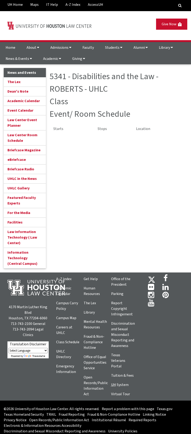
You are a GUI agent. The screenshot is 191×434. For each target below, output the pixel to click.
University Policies (122, 431)
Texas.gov (164, 408)
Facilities (15, 222)
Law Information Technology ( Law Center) (22, 237)
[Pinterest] (165, 296)
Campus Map (66, 318)
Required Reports (142, 420)
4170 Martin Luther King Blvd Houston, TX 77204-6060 (28, 312)
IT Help (52, 4)
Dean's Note (17, 91)
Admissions (59, 47)
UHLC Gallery (18, 188)
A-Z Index (72, 4)
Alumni (139, 47)
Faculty (88, 47)
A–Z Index (64, 279)
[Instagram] (151, 296)
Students (112, 47)
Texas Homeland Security (24, 414)
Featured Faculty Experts (21, 200)
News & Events (18, 58)
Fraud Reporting (72, 414)
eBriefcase (16, 159)
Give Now (170, 24)
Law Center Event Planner (22, 122)
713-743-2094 (23, 329)
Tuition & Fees (122, 375)
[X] (151, 279)
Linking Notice (154, 414)
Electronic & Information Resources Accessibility (42, 425)
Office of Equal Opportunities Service (95, 362)
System (120, 384)
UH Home (15, 4)
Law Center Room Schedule (22, 138)
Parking (117, 293)
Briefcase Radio (20, 169)
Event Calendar (20, 110)
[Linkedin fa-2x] (165, 288)
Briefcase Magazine (24, 150)
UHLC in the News (22, 178)
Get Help (91, 279)
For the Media (18, 212)
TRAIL (51, 414)
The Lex (13, 81)
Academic (51, 58)
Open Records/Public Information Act (59, 420)
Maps (34, 4)
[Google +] (151, 288)
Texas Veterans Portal (118, 361)
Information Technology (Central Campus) (22, 258)
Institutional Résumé (109, 420)
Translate (38, 356)
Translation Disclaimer (28, 344)
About (32, 47)
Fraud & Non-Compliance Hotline (94, 342)
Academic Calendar (23, 101)
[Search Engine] (180, 5)
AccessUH (95, 4)
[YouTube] (151, 304)
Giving (77, 58)
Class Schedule (67, 342)
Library (165, 47)
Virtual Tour (120, 394)
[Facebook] (165, 279)
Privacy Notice (15, 420)
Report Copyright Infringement (122, 309)
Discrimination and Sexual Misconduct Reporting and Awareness (123, 334)
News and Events (21, 72)
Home (10, 47)
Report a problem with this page (128, 408)
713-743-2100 (21, 323)
